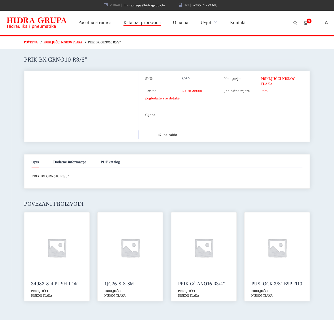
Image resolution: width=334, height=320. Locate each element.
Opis (35, 162)
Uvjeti (206, 22)
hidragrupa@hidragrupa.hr (145, 5)
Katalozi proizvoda (142, 22)
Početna (31, 42)
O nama (180, 22)
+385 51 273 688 (205, 5)
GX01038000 (192, 91)
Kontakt (238, 22)
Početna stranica (94, 22)
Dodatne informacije (69, 162)
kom (264, 91)
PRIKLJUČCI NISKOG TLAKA (63, 42)
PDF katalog (110, 162)
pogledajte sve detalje (162, 98)
